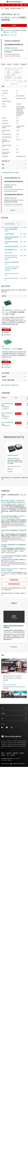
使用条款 (9, 589)
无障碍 (2, 753)
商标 (8, 755)
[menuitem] (9, 4)
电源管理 (7, 8)
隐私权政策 (15, 753)
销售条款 (22, 753)
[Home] (14, 2)
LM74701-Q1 (7, 198)
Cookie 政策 (8, 753)
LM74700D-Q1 (8, 48)
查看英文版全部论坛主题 (14, 584)
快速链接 (3, 713)
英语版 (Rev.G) (6, 35)
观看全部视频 (14, 646)
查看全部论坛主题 (14, 579)
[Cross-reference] (13, 4)
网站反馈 (13, 755)
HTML (15, 32)
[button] (3, 4)
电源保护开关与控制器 (16, 8)
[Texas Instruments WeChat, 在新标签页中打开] (2, 728)
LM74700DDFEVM (7, 310)
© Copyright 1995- (6, 758)
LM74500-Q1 (7, 185)
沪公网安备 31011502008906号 (18, 763)
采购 (2, 718)
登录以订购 (6, 329)
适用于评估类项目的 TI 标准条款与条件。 (10, 385)
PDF (12, 32)
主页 (2, 8)
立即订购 (14, 25)
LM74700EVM (6, 349)
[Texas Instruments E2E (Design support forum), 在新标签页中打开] (7, 728)
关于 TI (2, 708)
